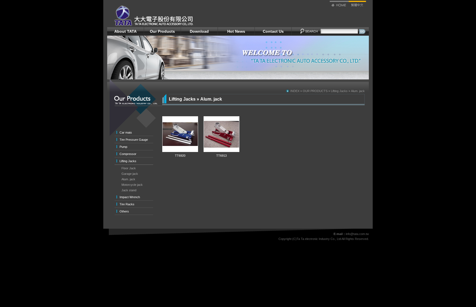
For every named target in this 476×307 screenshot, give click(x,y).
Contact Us (273, 31)
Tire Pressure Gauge (134, 139)
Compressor (128, 154)
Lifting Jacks (128, 161)
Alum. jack (128, 179)
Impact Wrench (130, 197)
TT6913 (221, 155)
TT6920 (180, 155)
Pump (123, 146)
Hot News (236, 31)
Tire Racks (127, 204)
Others (124, 211)
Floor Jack (128, 168)
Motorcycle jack (132, 184)
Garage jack (129, 173)
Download (199, 31)
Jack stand (128, 190)
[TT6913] (221, 150)
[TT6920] (180, 150)
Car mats (126, 132)
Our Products (162, 31)
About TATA (125, 31)
